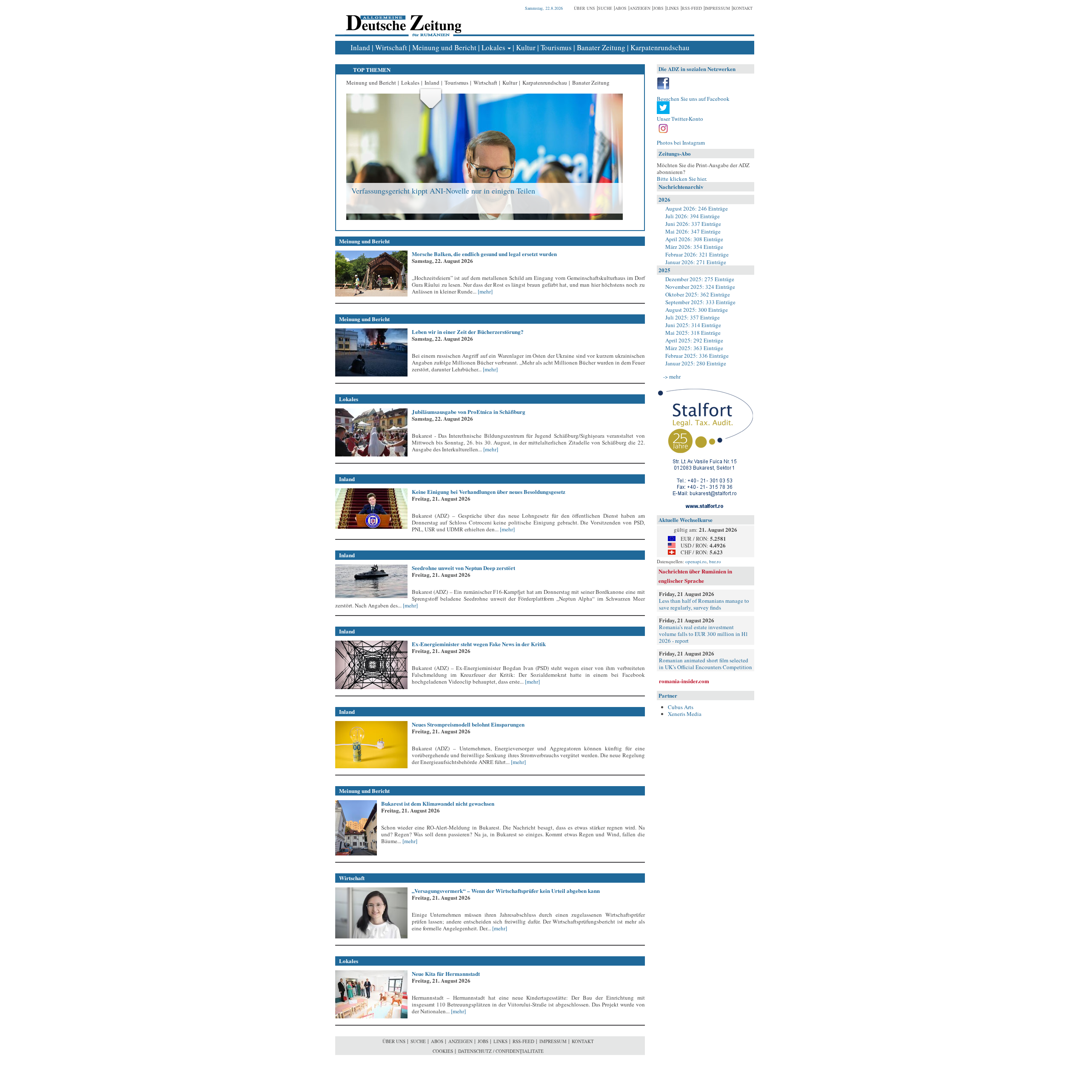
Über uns (584, 8)
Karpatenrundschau (660, 47)
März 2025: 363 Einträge (694, 348)
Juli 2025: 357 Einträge (692, 317)
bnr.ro (715, 561)
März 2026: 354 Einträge (694, 246)
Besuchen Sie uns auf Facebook (693, 99)
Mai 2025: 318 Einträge (693, 332)
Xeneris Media (684, 714)
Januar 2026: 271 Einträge (695, 262)
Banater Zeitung (601, 47)
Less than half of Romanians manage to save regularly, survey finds (704, 604)
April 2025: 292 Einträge (694, 340)
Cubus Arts (680, 707)
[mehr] (484, 291)
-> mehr (672, 376)
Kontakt (743, 8)
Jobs (658, 8)
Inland (360, 47)
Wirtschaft (391, 47)
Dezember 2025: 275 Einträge (699, 279)
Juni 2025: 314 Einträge (693, 325)
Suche (605, 8)
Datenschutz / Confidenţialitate (501, 1051)
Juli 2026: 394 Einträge (692, 216)
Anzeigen (640, 8)
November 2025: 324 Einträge (700, 286)
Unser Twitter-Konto (680, 119)
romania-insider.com (684, 681)
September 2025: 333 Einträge (700, 302)
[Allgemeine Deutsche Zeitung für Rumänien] (402, 19)
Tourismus (556, 47)
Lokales (493, 47)
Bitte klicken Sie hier (681, 178)
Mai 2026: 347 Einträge (693, 231)
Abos (621, 8)
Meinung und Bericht (444, 47)
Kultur (526, 47)
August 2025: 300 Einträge (696, 309)
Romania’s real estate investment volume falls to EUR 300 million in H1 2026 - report (703, 633)
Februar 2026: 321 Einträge (697, 254)
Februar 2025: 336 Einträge (697, 355)
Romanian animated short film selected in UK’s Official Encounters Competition (705, 663)
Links (673, 8)
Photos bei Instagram (681, 142)
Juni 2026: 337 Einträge (693, 223)
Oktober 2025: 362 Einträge (697, 294)
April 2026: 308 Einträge (694, 239)
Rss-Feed (692, 8)
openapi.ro (696, 561)
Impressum (717, 8)
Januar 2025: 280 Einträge (695, 363)
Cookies (443, 1051)
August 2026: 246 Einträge (696, 208)
